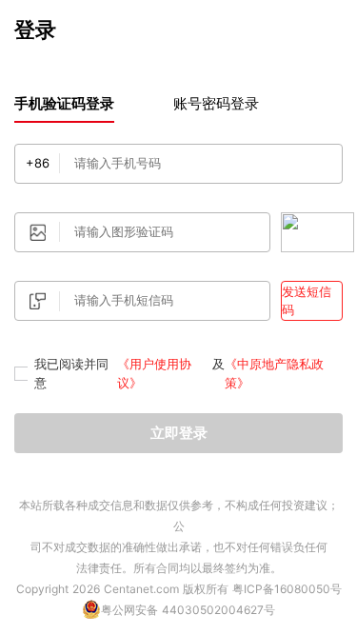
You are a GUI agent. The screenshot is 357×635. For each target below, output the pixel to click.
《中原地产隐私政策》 (274, 373)
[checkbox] (21, 373)
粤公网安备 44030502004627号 (188, 610)
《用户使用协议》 (154, 373)
